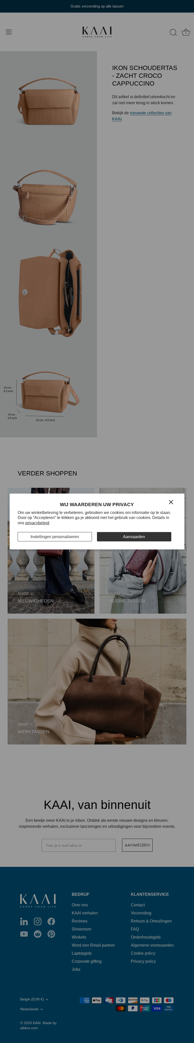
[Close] (171, 501)
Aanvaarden (134, 537)
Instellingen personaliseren (55, 537)
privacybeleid (37, 523)
